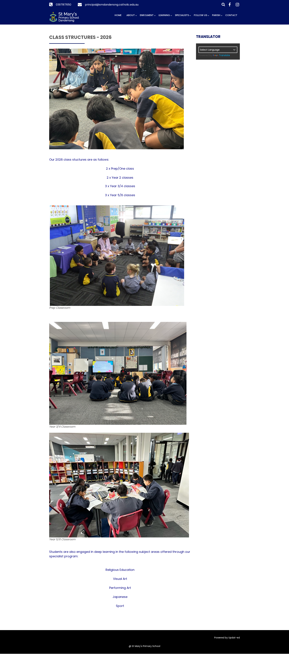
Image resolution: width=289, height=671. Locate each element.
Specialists (182, 15)
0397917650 (63, 5)
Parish (216, 15)
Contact (231, 15)
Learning (164, 15)
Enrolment (147, 15)
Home (118, 15)
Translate (224, 55)
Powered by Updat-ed (227, 637)
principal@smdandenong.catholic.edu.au (111, 5)
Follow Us (200, 15)
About (130, 15)
